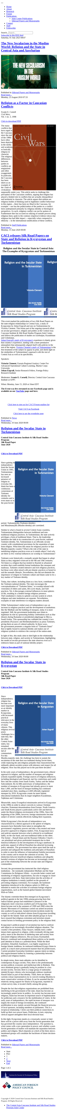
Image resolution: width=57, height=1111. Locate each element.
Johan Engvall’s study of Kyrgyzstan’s (17, 340)
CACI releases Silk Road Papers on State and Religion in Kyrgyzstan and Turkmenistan (26, 239)
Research (10, 11)
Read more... (6, 95)
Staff (8, 26)
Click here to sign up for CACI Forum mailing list (28, 404)
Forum (9, 14)
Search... (4, 33)
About (9, 9)
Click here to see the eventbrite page (28, 413)
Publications (11, 16)
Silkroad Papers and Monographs (26, 21)
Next (8, 1061)
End (8, 1063)
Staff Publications (19, 225)
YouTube (20, 391)
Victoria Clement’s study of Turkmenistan (33, 347)
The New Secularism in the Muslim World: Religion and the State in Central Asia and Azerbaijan (25, 47)
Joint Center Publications (22, 18)
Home (9, 7)
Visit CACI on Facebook (28, 409)
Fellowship (11, 28)
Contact (9, 23)
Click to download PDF (11, 121)
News (14, 418)
